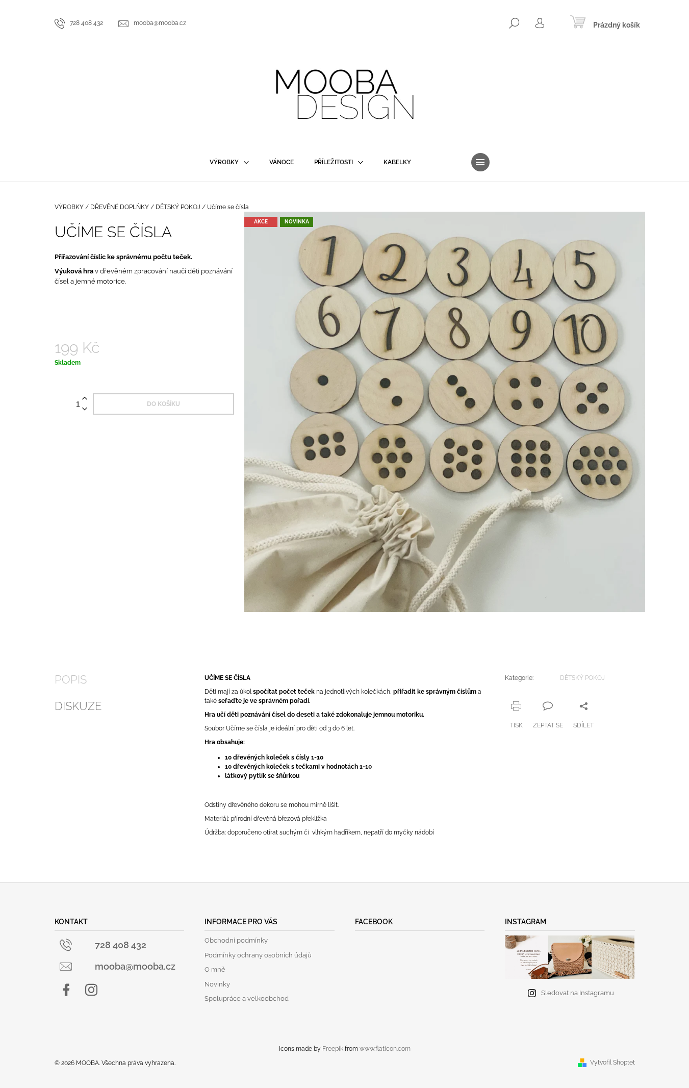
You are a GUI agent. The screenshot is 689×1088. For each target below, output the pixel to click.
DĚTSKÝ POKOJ (582, 677)
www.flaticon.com (385, 1048)
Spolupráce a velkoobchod (247, 998)
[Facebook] (66, 990)
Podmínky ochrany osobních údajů (258, 955)
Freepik (332, 1048)
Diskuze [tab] (78, 706)
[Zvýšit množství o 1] (85, 398)
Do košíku (163, 404)
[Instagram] (91, 990)
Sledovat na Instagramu (577, 993)
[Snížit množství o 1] (85, 409)
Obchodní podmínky (236, 940)
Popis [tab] (71, 679)
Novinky (217, 984)
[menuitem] (229, 162)
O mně (215, 969)
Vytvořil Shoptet (612, 1062)
